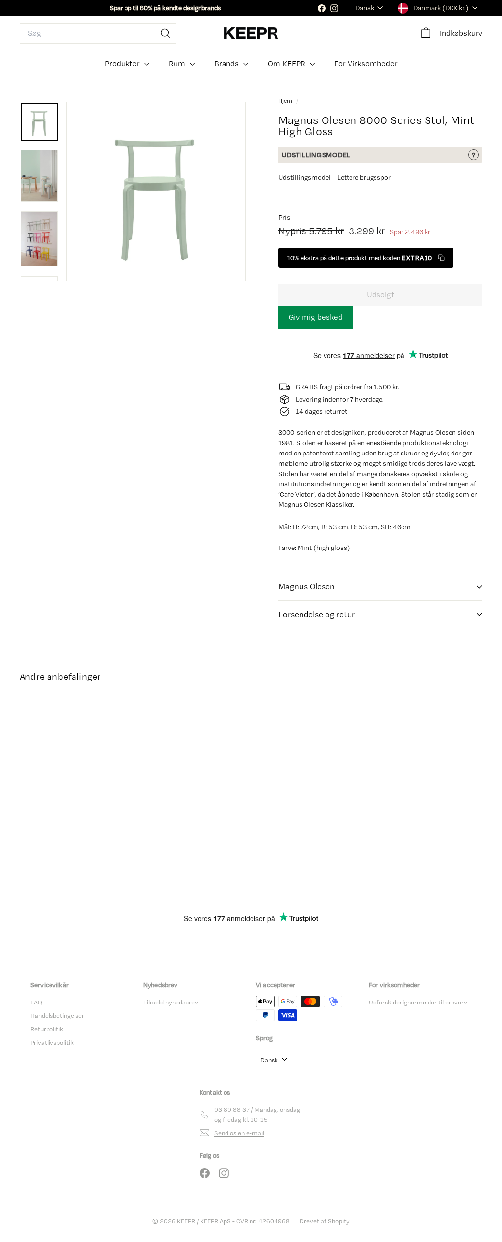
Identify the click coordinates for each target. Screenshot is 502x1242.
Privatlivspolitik (52, 1042)
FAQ (36, 1002)
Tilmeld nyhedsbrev (170, 1002)
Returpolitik (46, 1029)
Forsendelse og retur (316, 614)
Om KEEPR (287, 63)
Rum (178, 63)
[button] (365, 258)
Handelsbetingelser (57, 1015)
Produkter (123, 63)
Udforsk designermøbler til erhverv (418, 1002)
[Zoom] (156, 191)
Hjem (286, 101)
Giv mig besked (316, 317)
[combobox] (98, 33)
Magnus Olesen (306, 586)
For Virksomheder (366, 63)
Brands (227, 63)
